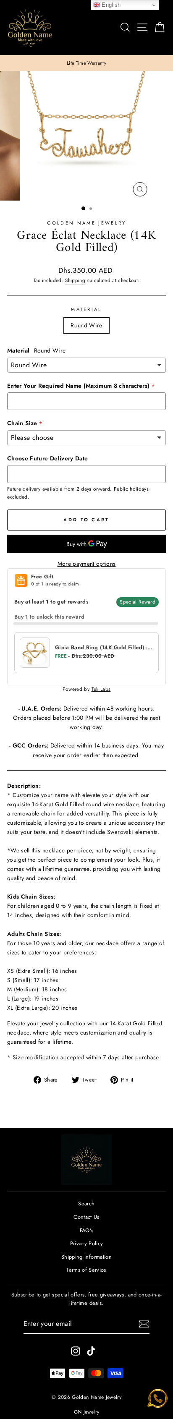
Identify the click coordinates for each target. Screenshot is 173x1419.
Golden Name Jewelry (86, 223)
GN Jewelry (86, 1412)
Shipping (75, 280)
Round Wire (86, 325)
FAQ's (87, 1230)
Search (86, 1203)
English (110, 5)
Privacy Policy (86, 1243)
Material (86, 309)
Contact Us (86, 1217)
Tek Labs (101, 689)
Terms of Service (86, 1270)
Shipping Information (86, 1257)
